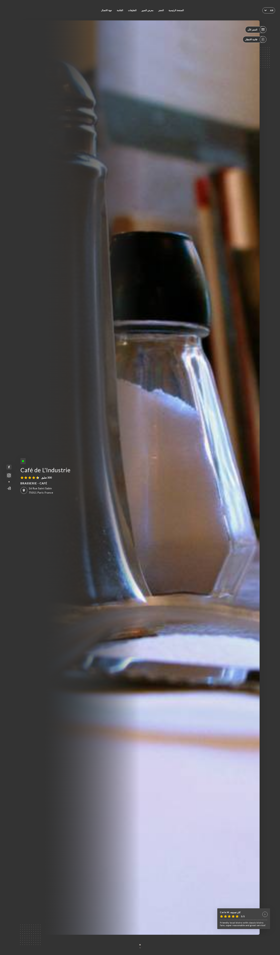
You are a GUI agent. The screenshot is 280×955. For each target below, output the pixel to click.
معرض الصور (147, 10)
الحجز (161, 10)
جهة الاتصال (106, 10)
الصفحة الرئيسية (176, 10)
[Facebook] (9, 467)
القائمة (120, 10)
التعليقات (132, 10)
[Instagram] (9, 475)
